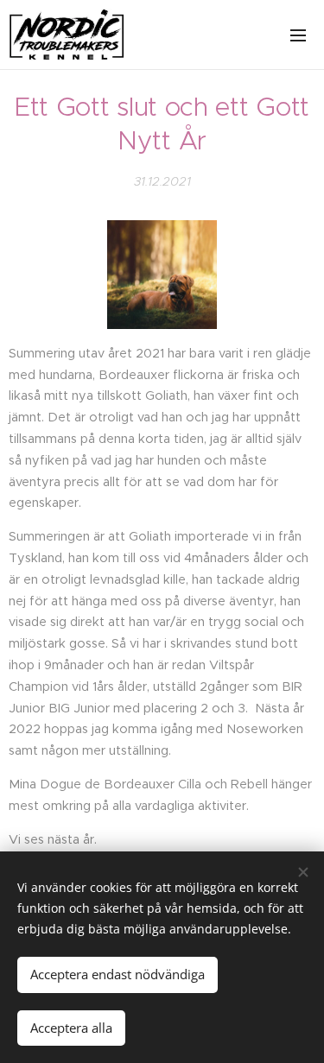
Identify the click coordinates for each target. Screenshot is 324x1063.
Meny (298, 34)
